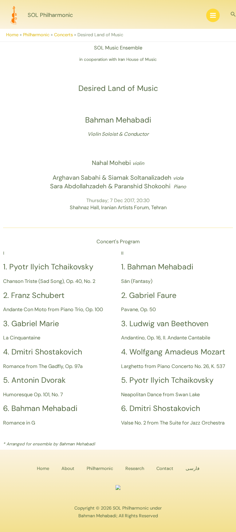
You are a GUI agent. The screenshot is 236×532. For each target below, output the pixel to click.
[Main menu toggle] (213, 15)
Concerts (63, 35)
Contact (164, 468)
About (67, 468)
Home (12, 35)
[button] (233, 14)
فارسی (192, 468)
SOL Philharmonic (50, 15)
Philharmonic (36, 35)
